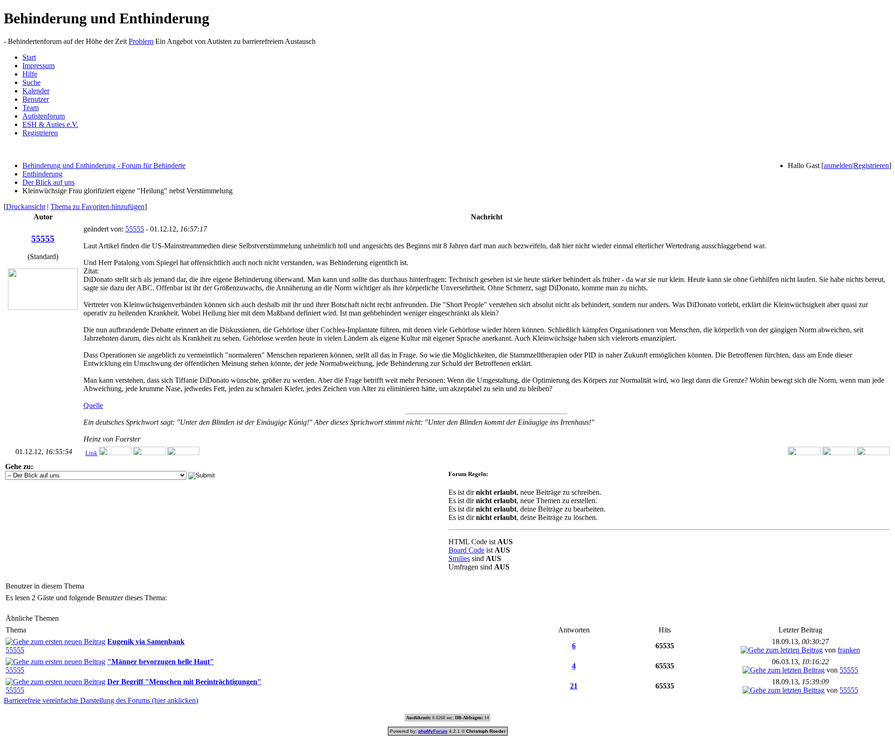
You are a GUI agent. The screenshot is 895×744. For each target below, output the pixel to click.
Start (29, 57)
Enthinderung (42, 174)
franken (849, 650)
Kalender (35, 91)
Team (30, 108)
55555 (134, 229)
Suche (31, 82)
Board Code (466, 550)
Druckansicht (25, 207)
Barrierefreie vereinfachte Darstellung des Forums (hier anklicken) (101, 700)
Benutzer (35, 99)
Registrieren (40, 133)
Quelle (93, 405)
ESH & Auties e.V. (50, 124)
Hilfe (29, 74)
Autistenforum (43, 116)
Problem (141, 41)
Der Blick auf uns (48, 182)
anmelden (838, 165)
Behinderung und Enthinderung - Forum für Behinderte (104, 165)
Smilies (459, 558)
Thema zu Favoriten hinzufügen (97, 207)
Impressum (38, 66)
